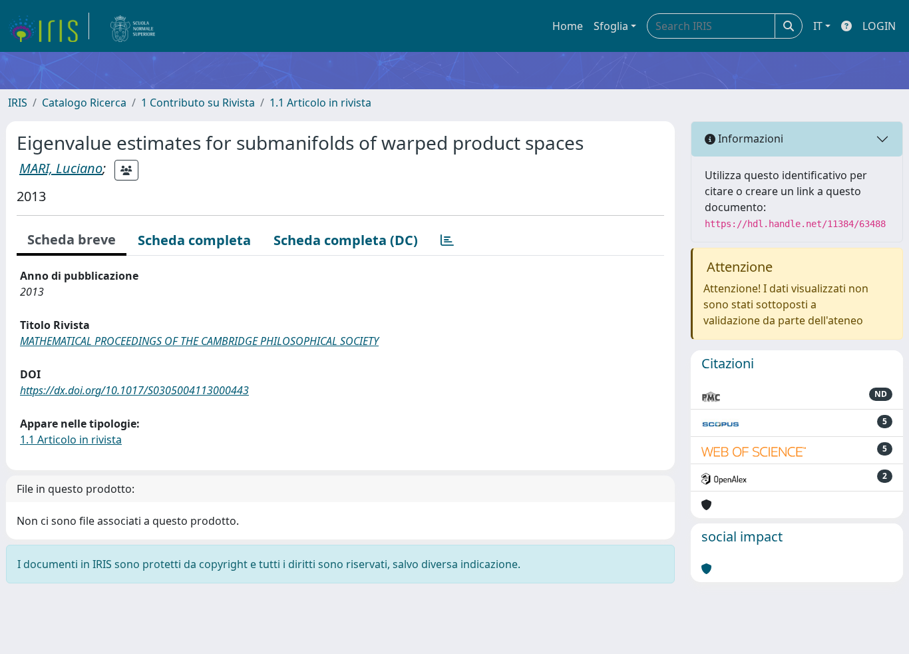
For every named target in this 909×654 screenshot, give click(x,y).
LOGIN (879, 26)
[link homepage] (48, 26)
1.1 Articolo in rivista (320, 102)
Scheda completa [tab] (194, 240)
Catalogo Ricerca (84, 102)
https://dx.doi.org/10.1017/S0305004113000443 (134, 390)
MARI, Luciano (60, 168)
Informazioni (749, 138)
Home (567, 26)
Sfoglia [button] (611, 26)
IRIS (17, 102)
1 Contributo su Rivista (198, 102)
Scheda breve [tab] (71, 239)
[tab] (447, 240)
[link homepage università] (133, 26)
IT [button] (817, 26)
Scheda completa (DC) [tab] (345, 240)
